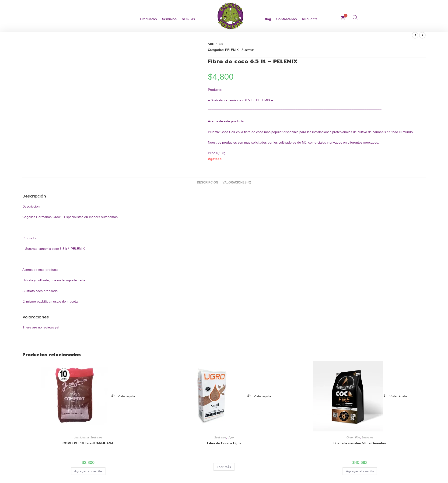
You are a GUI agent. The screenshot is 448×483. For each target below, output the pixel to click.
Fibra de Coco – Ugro (224, 443)
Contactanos (286, 19)
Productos (148, 19)
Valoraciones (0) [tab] (237, 182)
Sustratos (248, 50)
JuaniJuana (81, 437)
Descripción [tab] (207, 182)
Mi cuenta (310, 19)
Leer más (224, 467)
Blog (267, 19)
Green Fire (353, 437)
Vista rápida (126, 396)
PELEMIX (232, 50)
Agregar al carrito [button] (88, 471)
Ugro (231, 437)
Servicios (169, 19)
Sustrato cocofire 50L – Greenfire (359, 443)
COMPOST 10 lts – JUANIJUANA (88, 443)
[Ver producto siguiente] (422, 35)
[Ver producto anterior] (415, 35)
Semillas (188, 19)
